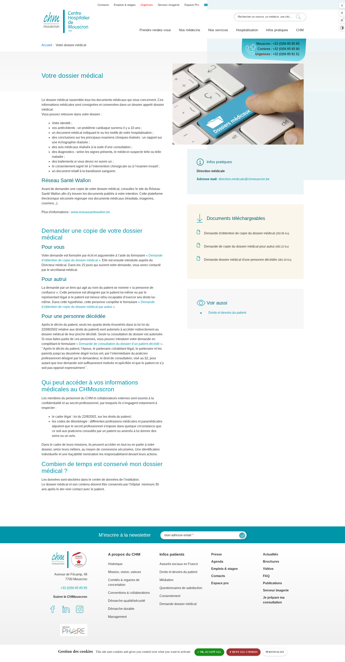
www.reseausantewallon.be (90, 212)
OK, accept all (210, 652)
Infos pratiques (277, 30)
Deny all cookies (244, 652)
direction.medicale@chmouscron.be (244, 179)
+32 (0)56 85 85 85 (286, 43)
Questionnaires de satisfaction (181, 588)
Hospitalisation (247, 30)
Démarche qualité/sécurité (126, 600)
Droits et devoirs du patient (178, 572)
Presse (216, 554)
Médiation (166, 580)
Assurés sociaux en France (179, 564)
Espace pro (220, 583)
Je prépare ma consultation (274, 600)
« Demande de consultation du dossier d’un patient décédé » (119, 343)
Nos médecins (189, 30)
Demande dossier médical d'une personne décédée (240, 259)
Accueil (47, 45)
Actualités (270, 554)
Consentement (170, 596)
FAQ (266, 576)
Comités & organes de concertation (124, 582)
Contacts (103, 4)
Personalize (275, 652)
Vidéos (268, 568)
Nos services (218, 30)
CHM (300, 30)
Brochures (271, 561)
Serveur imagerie (168, 4)
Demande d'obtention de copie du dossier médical (239, 233)
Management (117, 616)
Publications (272, 583)
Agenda (217, 561)
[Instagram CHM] (80, 609)
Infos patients (172, 554)
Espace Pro (191, 4)
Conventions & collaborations (129, 592)
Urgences (147, 4)
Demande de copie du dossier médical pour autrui (239, 246)
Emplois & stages (125, 4)
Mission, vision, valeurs (124, 572)
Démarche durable (121, 608)
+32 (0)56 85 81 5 (285, 54)
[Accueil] (66, 21)
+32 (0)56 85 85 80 (286, 49)
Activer (342, 28)
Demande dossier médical (178, 604)
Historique (115, 564)
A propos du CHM (124, 554)
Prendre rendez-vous (155, 30)
